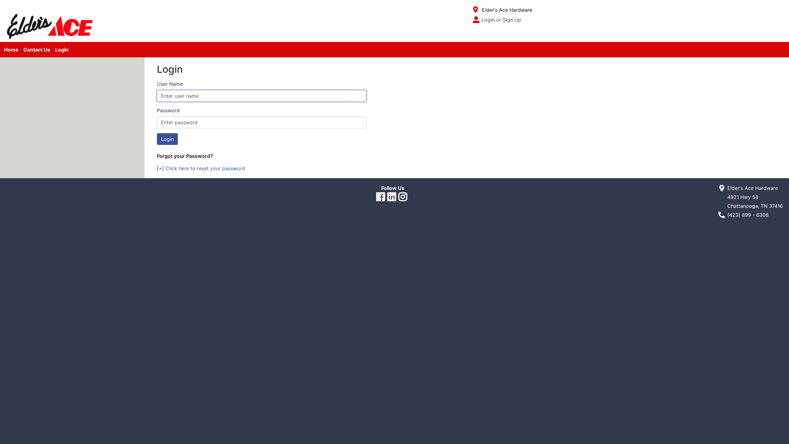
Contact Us (36, 50)
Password (168, 110)
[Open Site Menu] (476, 10)
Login (61, 50)
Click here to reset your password (205, 168)
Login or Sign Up (501, 20)
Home (11, 50)
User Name (170, 84)
